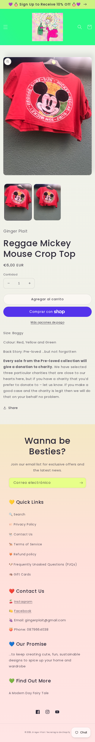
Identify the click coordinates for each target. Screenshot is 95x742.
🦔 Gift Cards (20, 574)
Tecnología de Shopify (58, 732)
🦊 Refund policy (22, 554)
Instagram (23, 601)
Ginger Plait (38, 732)
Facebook (22, 610)
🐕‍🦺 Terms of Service (25, 544)
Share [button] (13, 408)
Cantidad (10, 274)
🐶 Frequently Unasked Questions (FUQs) (43, 564)
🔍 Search (17, 514)
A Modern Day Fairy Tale (29, 693)
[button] (5, 27)
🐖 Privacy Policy (22, 524)
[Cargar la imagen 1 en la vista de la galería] (18, 202)
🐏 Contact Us (20, 534)
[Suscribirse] (81, 483)
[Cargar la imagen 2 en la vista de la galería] (47, 202)
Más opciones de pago (47, 322)
